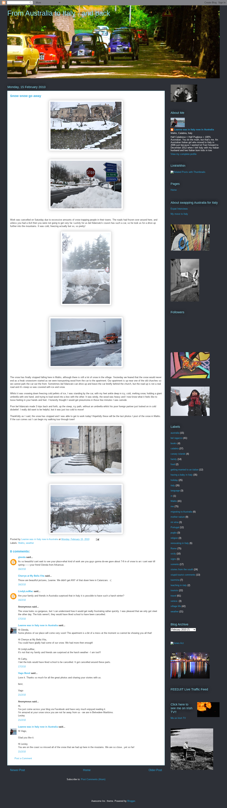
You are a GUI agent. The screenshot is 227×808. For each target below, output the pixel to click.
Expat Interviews (179, 208)
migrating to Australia (181, 511)
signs (173, 559)
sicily (173, 553)
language (175, 490)
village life (176, 606)
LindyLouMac (25, 591)
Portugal (175, 527)
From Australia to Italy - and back (58, 13)
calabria (175, 448)
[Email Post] (97, 539)
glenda (22, 557)
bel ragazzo (176, 438)
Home (87, 770)
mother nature (178, 517)
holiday (174, 480)
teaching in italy (179, 585)
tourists (174, 590)
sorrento (175, 564)
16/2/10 (22, 569)
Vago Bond (24, 673)
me (172, 506)
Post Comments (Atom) (93, 779)
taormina (175, 580)
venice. (174, 601)
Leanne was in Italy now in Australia (38, 625)
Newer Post (17, 770)
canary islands (178, 453)
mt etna (174, 522)
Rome (174, 548)
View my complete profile (183, 154)
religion (174, 538)
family (174, 459)
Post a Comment (23, 758)
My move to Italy (179, 214)
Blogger (131, 801)
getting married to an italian (184, 469)
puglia (174, 532)
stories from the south (182, 569)
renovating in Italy (180, 543)
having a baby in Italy (182, 474)
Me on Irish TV (178, 718)
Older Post (155, 770)
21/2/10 (22, 694)
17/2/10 (22, 618)
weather (30, 543)
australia (175, 433)
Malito (21, 543)
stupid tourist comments (183, 574)
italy (173, 485)
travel (173, 595)
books (174, 443)
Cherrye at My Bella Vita (31, 575)
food (173, 464)
